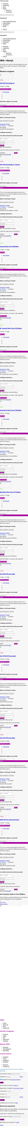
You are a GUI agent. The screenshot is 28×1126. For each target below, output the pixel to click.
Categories (6, 5)
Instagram (6, 1060)
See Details (6, 92)
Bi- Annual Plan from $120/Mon (11, 328)
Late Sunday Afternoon (9, 21)
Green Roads (6, 23)
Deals (4, 1036)
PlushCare (6, 25)
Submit (2, 145)
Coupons (5, 1034)
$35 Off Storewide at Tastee (10, 165)
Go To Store (3, 316)
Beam (4, 26)
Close (1, 1125)
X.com (4, 1058)
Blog (4, 7)
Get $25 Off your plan (7, 738)
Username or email (5, 1074)
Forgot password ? (15, 1079)
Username (3, 1091)
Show (21, 1076)
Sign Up (16, 1085)
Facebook (2, 124)
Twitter (7, 124)
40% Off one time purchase (9, 820)
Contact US (9, 12)
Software (5, 1041)
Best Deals (6, 1050)
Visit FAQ (8, 154)
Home (4, 1023)
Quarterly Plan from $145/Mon (10, 410)
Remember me (5, 1079)
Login (16, 1103)
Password (2, 1076)
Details (4, 126)
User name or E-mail (5, 1116)
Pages (4, 8)
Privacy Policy (3, 904)
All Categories (7, 1049)
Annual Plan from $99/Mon (9, 246)
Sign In (5, 29)
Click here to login (18, 1088)
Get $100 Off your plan (8, 656)
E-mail (1, 1094)
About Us (8, 10)
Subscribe (3, 902)
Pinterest (5, 1062)
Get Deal (2, 252)
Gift (4, 1037)
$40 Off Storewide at (7, 83)
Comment (10, 126)
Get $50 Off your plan (7, 574)
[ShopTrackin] (4, 1)
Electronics (6, 1039)
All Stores (5, 4)
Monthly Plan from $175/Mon (10, 492)
